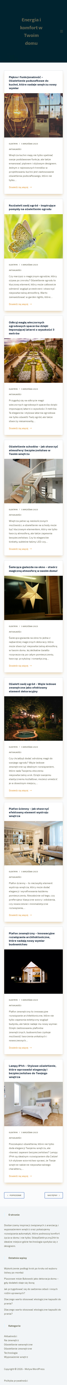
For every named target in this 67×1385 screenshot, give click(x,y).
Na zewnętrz (11, 1340)
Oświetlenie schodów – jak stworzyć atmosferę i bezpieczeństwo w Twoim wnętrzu (33, 450)
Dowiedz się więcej (18, 187)
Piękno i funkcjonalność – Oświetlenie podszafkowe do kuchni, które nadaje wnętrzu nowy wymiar (33, 82)
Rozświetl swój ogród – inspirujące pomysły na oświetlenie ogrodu (32, 207)
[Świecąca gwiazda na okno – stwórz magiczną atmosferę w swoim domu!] (33, 598)
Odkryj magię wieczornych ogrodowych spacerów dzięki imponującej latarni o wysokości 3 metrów (31, 328)
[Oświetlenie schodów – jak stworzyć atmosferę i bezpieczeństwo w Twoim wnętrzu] (33, 481)
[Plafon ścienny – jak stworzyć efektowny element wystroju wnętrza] (33, 843)
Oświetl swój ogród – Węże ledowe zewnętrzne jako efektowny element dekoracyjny (32, 687)
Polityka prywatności (16, 1380)
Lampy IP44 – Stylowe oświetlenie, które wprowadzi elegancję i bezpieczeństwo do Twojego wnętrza (32, 1071)
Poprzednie (15, 1195)
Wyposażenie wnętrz (16, 1356)
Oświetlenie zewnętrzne (18, 1348)
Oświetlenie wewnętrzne (18, 1344)
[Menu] (61, 31)
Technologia (10, 1352)
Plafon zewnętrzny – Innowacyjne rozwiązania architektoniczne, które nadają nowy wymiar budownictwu (32, 939)
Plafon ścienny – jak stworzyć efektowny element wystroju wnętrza (29, 812)
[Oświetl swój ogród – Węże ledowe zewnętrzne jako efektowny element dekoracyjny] (33, 718)
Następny (52, 1195)
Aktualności (15, 149)
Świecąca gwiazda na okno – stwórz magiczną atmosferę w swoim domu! (33, 568)
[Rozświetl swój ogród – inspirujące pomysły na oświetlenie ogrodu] (33, 236)
